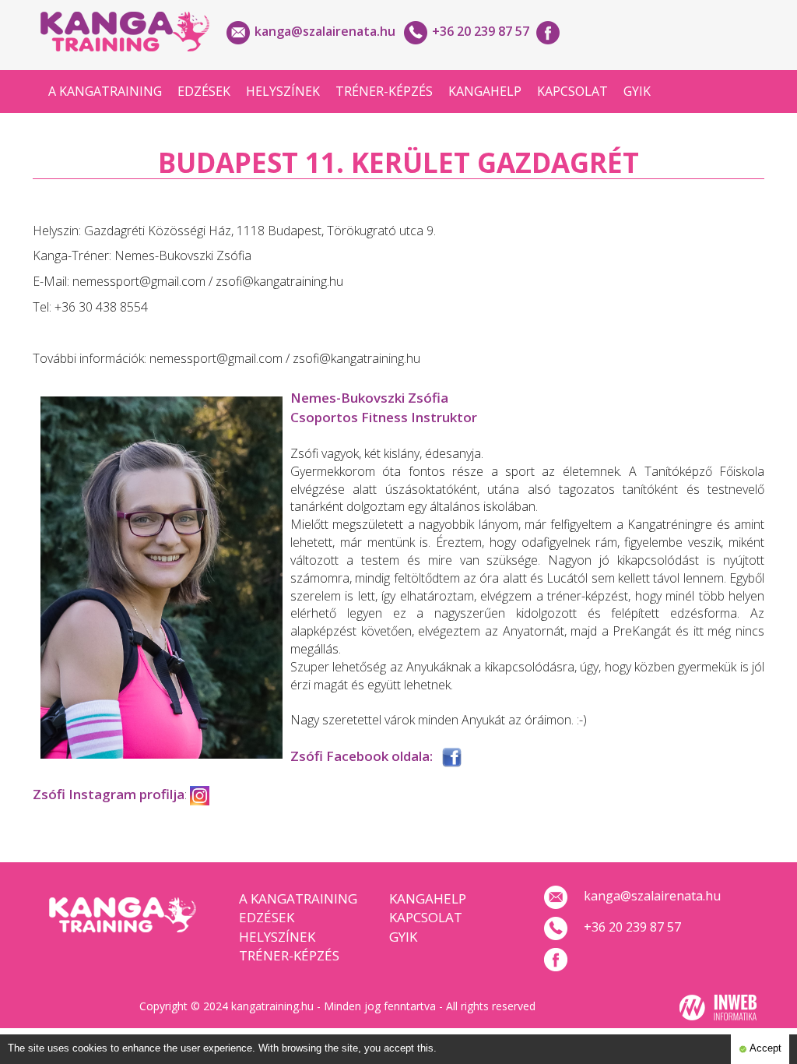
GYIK (637, 91)
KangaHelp (484, 91)
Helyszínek (283, 91)
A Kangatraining (105, 91)
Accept (764, 1048)
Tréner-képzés (384, 91)
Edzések (203, 91)
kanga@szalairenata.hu (325, 31)
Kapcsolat (572, 91)
